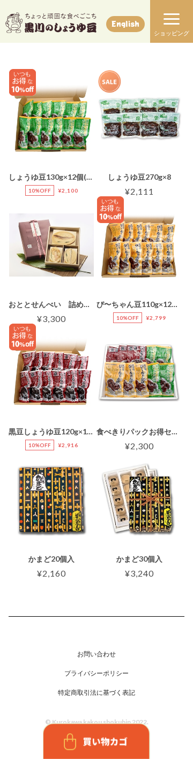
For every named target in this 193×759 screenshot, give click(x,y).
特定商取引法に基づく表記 (96, 692)
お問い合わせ (96, 654)
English (125, 24)
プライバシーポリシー (96, 673)
